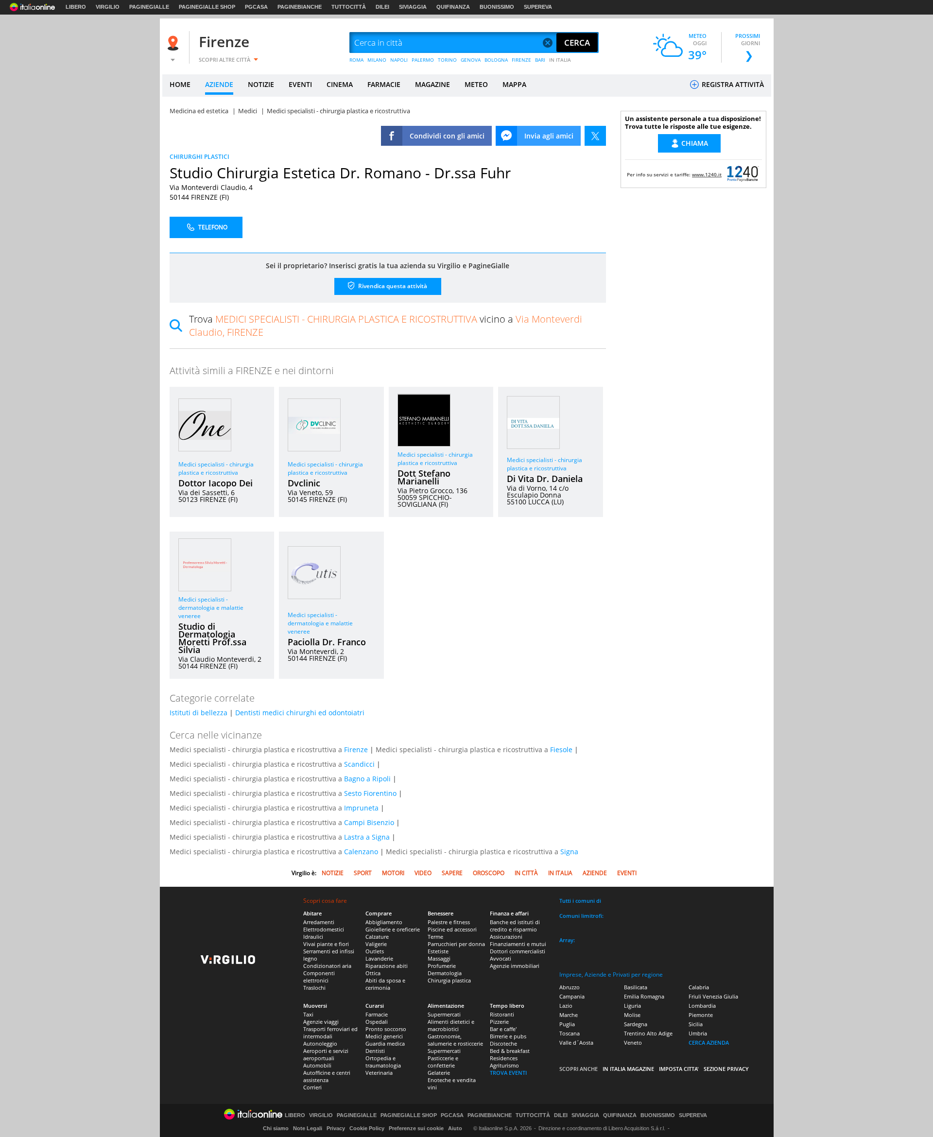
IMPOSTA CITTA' (679, 1068)
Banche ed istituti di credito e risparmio (515, 925)
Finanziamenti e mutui (518, 944)
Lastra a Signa (367, 837)
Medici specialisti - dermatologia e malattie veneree (210, 607)
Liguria (632, 1005)
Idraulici (313, 936)
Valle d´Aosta (576, 1042)
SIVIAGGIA (413, 7)
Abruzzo (569, 987)
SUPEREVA (538, 7)
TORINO (447, 59)
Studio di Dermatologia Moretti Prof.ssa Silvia (212, 637)
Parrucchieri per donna (456, 944)
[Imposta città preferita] (174, 43)
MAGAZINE (432, 84)
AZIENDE (219, 84)
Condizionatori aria (327, 965)
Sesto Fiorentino (370, 793)
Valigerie (376, 944)
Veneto (633, 1042)
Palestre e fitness (449, 922)
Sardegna (635, 1024)
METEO (476, 84)
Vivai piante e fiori (326, 944)
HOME (180, 84)
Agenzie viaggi (321, 1021)
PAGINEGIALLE (149, 7)
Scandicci (359, 764)
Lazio (565, 1005)
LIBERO (76, 7)
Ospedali (376, 1021)
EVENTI (300, 84)
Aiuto (455, 1128)
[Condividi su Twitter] (595, 136)
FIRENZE (521, 59)
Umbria (698, 1033)
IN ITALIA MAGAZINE (628, 1068)
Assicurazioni (506, 936)
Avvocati (500, 958)
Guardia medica (385, 1043)
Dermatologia (445, 973)
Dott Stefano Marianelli (423, 477)
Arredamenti (318, 922)
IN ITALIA (560, 59)
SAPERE (452, 873)
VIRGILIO (108, 7)
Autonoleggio (320, 1043)
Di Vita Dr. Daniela (545, 478)
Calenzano (361, 851)
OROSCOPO (488, 873)
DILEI (382, 7)
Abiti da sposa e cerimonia (385, 984)
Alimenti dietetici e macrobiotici (451, 1025)
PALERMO (423, 59)
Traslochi (314, 987)
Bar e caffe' (503, 1029)
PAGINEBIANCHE (299, 7)
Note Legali (307, 1128)
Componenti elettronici (319, 976)
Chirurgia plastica (449, 980)
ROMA (356, 59)
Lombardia (702, 1005)
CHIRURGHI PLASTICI (199, 157)
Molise (632, 1014)
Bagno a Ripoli (367, 778)
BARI (540, 59)
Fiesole (561, 749)
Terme (435, 936)
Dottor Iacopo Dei (215, 483)
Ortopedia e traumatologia (383, 1061)
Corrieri (312, 1087)
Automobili (317, 1065)
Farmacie (376, 1014)
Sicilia (696, 1024)
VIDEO (423, 873)
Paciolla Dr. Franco (327, 642)
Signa (569, 851)
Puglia (567, 1024)
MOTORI (393, 873)
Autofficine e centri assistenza (326, 1076)
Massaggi (439, 958)
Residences (504, 1058)
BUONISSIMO (497, 7)
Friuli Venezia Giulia (713, 996)
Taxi (308, 1014)
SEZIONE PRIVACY (726, 1068)
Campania (572, 996)
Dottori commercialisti (517, 951)
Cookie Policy (366, 1128)
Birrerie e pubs (508, 1036)
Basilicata (635, 987)
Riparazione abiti (386, 965)
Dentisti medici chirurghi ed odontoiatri (299, 712)
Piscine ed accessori (452, 929)
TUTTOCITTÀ (348, 7)
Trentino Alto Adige (648, 1033)
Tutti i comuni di (580, 900)
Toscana (569, 1033)
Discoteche (503, 1043)
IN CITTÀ (526, 873)
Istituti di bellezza (198, 712)
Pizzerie (499, 1021)
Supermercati (444, 1014)
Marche (568, 1014)
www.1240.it (707, 174)
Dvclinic (304, 483)
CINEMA (340, 84)
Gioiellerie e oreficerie (392, 929)
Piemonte (701, 1014)
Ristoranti (502, 1014)
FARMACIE (383, 84)
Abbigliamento (383, 922)
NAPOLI (399, 59)
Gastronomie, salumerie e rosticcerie (455, 1040)
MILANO (376, 59)
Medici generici (384, 1036)
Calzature (377, 936)
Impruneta (361, 807)
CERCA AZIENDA (709, 1042)
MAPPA (514, 84)
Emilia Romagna (644, 996)
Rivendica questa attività (392, 286)
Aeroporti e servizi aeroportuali (325, 1054)
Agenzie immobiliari (514, 965)
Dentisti (375, 1050)
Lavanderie (379, 958)
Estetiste (438, 951)
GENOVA (471, 59)
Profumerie (442, 965)
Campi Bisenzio (369, 822)
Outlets (374, 951)
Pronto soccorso (385, 1029)
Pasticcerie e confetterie (443, 1061)
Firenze (224, 42)
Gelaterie (439, 1072)
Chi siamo (276, 1128)
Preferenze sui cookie (416, 1128)
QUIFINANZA (453, 7)
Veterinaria (379, 1072)
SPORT (363, 873)
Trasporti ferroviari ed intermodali (330, 1032)
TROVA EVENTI (508, 1072)
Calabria (699, 987)
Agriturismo (504, 1065)
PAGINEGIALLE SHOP (207, 7)
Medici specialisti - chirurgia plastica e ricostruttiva (216, 468)
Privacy (336, 1128)
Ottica (372, 973)
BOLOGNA (496, 59)
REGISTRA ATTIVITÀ (732, 84)
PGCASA (256, 7)
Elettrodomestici (323, 929)
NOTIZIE (261, 84)
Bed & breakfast (510, 1050)
